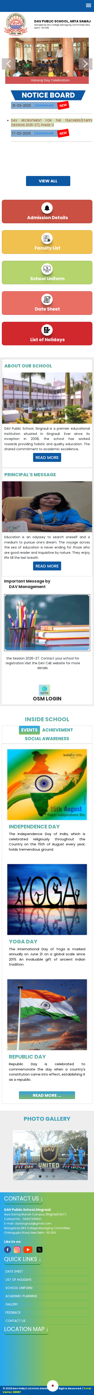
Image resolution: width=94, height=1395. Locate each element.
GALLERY (11, 1304)
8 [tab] (64, 85)
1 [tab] (16, 85)
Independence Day (34, 826)
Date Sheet (47, 309)
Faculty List (47, 248)
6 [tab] (50, 85)
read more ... (47, 1095)
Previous (9, 64)
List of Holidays (47, 340)
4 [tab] (36, 85)
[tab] (29, 730)
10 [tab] (78, 85)
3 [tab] (30, 85)
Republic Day (27, 1056)
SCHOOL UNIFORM (18, 1288)
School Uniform (47, 279)
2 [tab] (23, 85)
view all (48, 181)
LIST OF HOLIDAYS (18, 1280)
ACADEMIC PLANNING (21, 1296)
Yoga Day (23, 941)
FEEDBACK (13, 1312)
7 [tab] (57, 85)
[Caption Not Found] (50, 1155)
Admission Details (47, 218)
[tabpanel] (47, 920)
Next (85, 64)
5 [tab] (43, 85)
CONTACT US (15, 1321)
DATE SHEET (14, 1271)
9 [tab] (71, 85)
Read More (47, 457)
